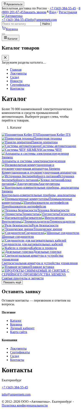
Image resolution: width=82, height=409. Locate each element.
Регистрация (68, 12)
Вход (52, 12)
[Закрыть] (5, 58)
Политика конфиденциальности (25, 405)
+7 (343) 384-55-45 (63, 8)
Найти (46, 23)
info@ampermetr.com (42, 19)
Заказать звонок (35, 12)
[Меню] (3, 34)
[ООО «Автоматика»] (12, 16)
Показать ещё (12, 282)
